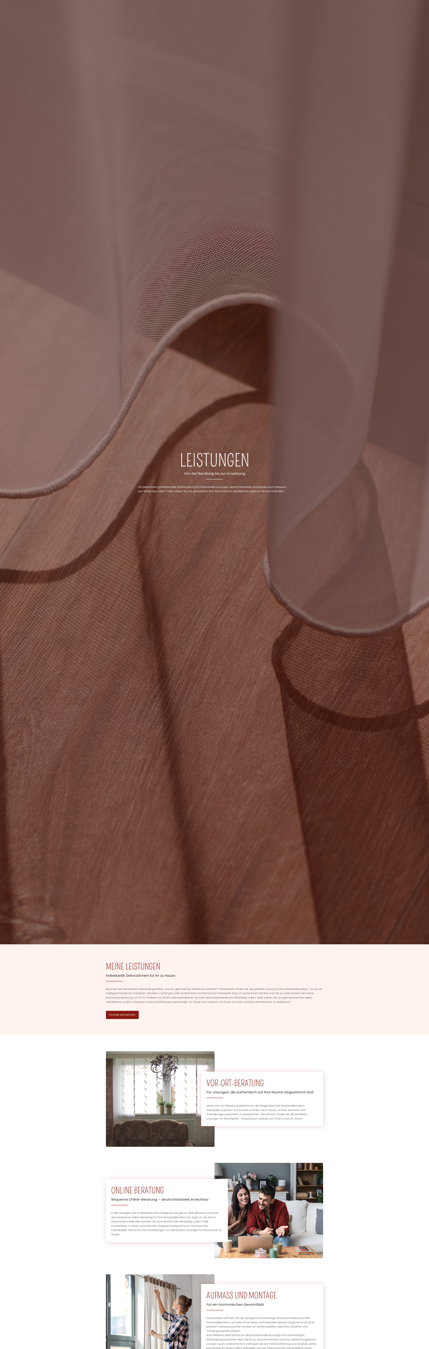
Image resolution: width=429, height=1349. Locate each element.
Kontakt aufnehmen (122, 1015)
